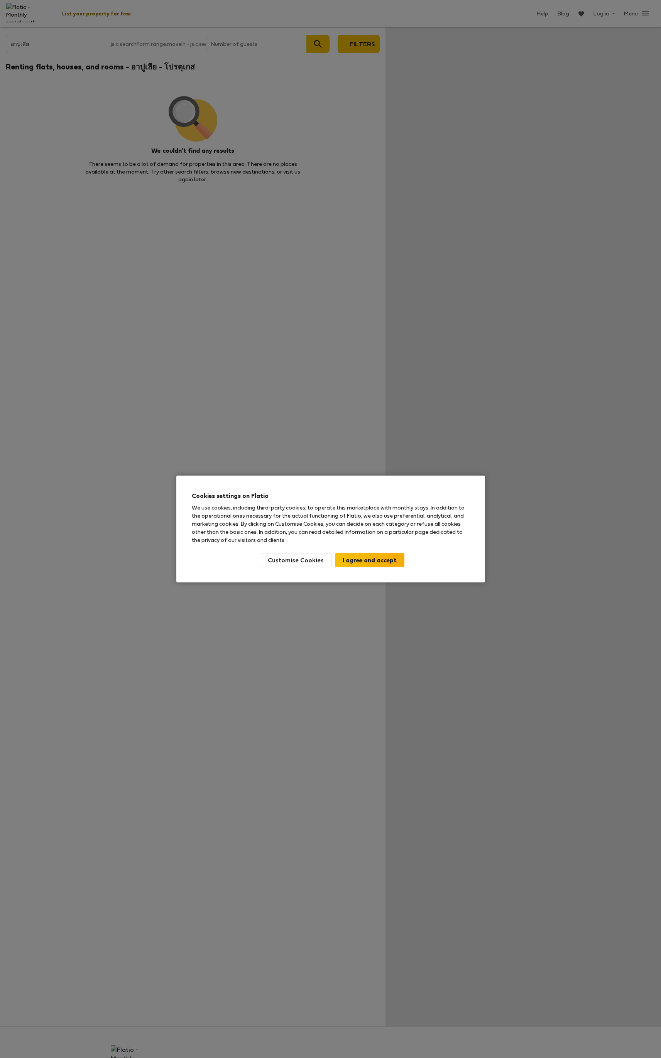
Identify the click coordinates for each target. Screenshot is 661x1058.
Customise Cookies (296, 560)
